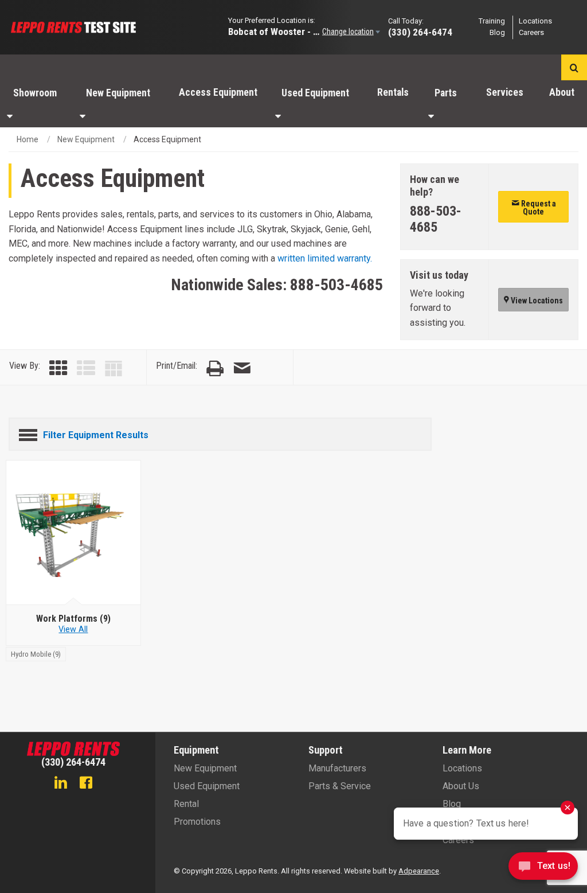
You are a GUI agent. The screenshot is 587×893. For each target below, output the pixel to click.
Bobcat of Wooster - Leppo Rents (274, 31)
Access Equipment (218, 92)
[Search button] (574, 67)
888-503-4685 (336, 284)
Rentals (393, 92)
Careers (531, 33)
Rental (186, 803)
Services (504, 92)
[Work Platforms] (73, 533)
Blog (497, 33)
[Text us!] (543, 869)
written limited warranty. (324, 258)
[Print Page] (215, 368)
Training (492, 21)
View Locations (536, 300)
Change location (348, 31)
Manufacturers (337, 768)
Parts (446, 93)
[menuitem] (36, 103)
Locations (535, 21)
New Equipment (118, 93)
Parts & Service (339, 786)
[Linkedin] (61, 784)
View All (73, 629)
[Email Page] (242, 368)
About (561, 92)
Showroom (35, 93)
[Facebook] (86, 784)
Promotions (197, 821)
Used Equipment (315, 93)
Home (27, 139)
